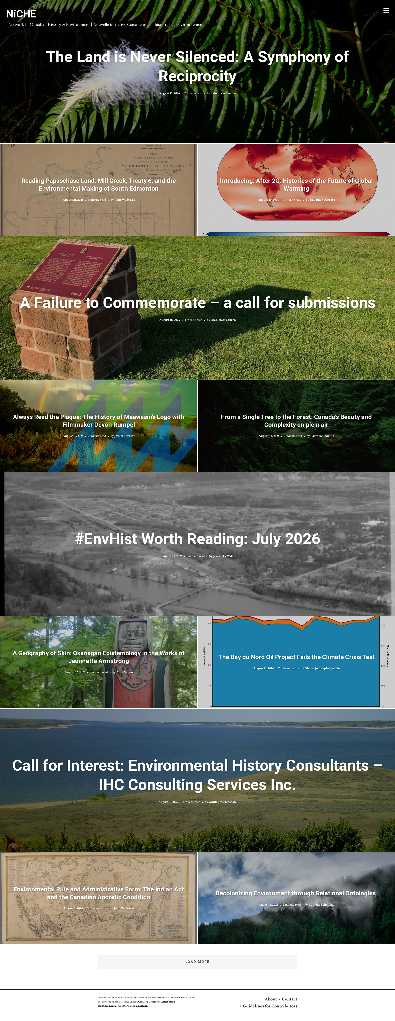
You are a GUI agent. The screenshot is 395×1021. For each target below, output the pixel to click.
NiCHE (21, 14)
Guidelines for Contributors (270, 1006)
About (271, 999)
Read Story (197, 71)
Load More (197, 962)
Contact (289, 999)
